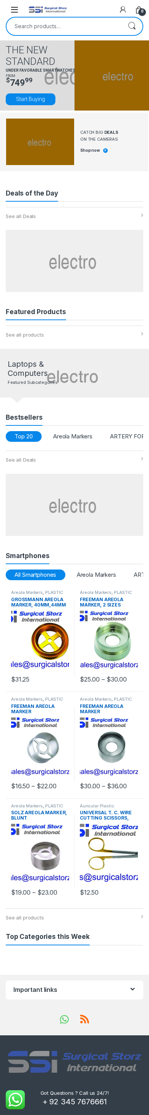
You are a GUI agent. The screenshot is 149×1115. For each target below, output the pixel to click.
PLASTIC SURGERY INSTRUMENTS (37, 595)
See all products (25, 335)
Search (132, 26)
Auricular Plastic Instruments (97, 808)
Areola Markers (72, 436)
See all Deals (21, 216)
